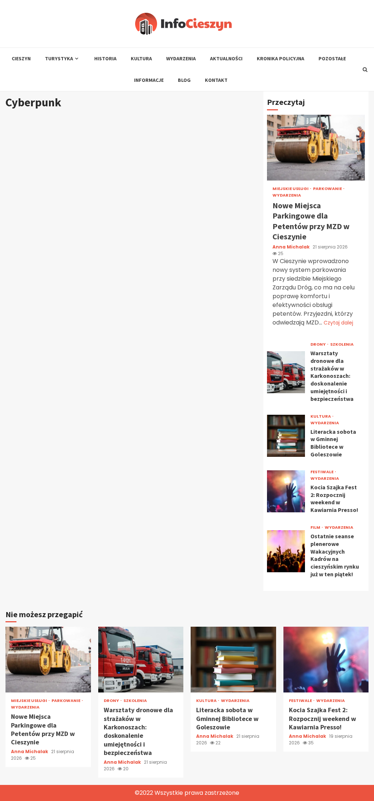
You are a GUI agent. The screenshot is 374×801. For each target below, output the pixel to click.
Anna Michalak (291, 247)
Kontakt (216, 80)
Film (315, 527)
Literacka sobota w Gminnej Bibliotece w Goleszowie (286, 436)
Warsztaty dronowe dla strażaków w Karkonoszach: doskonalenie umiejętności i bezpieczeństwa (286, 372)
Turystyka (59, 58)
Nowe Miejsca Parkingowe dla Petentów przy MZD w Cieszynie (316, 148)
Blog (184, 80)
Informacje (149, 80)
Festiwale (322, 472)
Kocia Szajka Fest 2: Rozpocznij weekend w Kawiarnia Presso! (286, 491)
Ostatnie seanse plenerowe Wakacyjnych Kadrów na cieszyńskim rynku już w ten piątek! (286, 551)
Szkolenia (342, 344)
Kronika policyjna (280, 58)
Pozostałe (332, 58)
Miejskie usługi (290, 189)
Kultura (141, 58)
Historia (105, 58)
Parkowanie (328, 189)
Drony (318, 344)
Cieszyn (21, 58)
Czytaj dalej (338, 322)
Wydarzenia (181, 58)
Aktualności (226, 58)
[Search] (365, 69)
